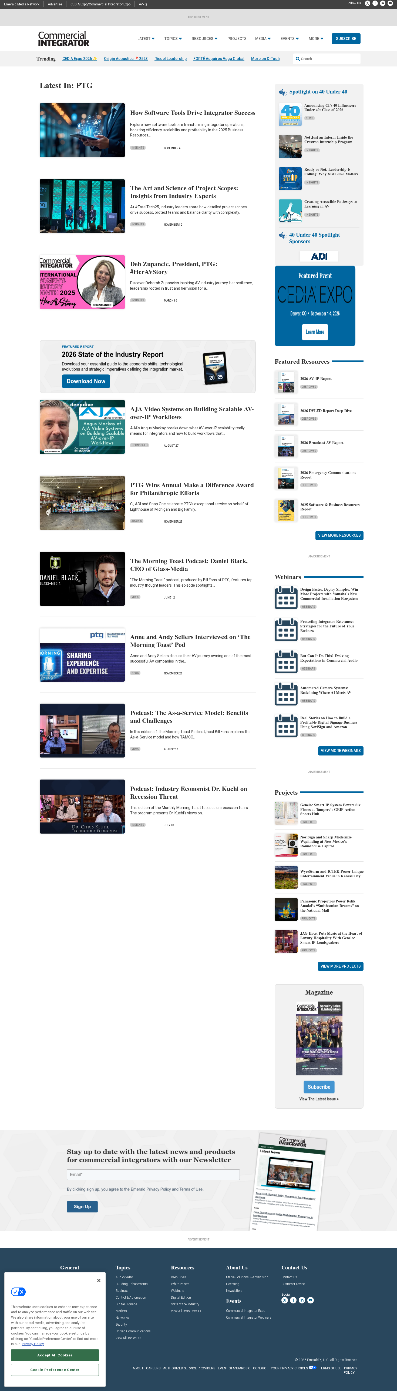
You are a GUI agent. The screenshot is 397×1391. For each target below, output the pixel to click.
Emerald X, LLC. (318, 1360)
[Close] (99, 1280)
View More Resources (339, 535)
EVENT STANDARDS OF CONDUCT (243, 1368)
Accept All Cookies (55, 1355)
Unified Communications (133, 1331)
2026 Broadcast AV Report (322, 442)
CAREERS (153, 1368)
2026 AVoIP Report (316, 378)
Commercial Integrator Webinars (248, 1317)
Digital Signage (126, 1304)
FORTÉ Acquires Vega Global (218, 58)
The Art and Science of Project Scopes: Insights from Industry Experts (184, 191)
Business (122, 1291)
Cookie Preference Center (55, 1370)
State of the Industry (185, 1304)
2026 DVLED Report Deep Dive (326, 410)
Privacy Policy (33, 1344)
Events (288, 39)
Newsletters (234, 1291)
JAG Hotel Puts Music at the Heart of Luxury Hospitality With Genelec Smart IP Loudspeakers (331, 937)
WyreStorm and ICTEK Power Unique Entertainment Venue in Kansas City (332, 873)
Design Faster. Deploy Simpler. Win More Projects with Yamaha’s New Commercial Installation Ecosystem (329, 593)
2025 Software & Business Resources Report (329, 507)
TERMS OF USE (330, 1368)
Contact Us (289, 1277)
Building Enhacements (132, 1284)
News (135, 672)
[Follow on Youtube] (390, 3)
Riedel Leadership (170, 58)
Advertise (55, 4)
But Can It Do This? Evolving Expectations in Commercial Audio (329, 658)
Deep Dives (309, 386)
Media (261, 39)
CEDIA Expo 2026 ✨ (79, 58)
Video (135, 597)
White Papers (180, 1284)
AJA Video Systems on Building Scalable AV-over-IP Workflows (192, 412)
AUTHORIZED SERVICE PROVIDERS (189, 1368)
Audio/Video (124, 1277)
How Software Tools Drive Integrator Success (192, 112)
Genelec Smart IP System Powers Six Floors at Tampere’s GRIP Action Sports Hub (330, 809)
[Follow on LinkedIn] (382, 3)
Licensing (233, 1284)
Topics (171, 39)
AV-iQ (143, 4)
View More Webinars (341, 750)
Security (121, 1324)
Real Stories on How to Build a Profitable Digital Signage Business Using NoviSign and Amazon (328, 722)
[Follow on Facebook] (375, 3)
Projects (237, 39)
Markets (121, 1311)
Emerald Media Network (21, 4)
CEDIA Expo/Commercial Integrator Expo (100, 4)
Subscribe (346, 38)
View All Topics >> (128, 1338)
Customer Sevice (293, 1284)
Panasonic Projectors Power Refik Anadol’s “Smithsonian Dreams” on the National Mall (329, 905)
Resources (202, 39)
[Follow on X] (367, 3)
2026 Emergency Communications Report (328, 475)
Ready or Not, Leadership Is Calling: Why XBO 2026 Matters (331, 171)
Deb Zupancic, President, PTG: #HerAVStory (173, 267)
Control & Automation (131, 1297)
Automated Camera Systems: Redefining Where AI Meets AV (325, 690)
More (314, 39)
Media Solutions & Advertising (247, 1277)
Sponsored (139, 445)
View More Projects (341, 966)
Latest (143, 39)
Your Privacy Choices (289, 1368)
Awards (137, 521)
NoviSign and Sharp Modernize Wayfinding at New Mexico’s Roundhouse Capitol (326, 841)
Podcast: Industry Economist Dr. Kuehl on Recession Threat (188, 792)
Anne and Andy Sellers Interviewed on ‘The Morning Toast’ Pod (190, 640)
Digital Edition (181, 1297)
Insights (138, 147)
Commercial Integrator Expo (245, 1311)
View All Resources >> (186, 1311)
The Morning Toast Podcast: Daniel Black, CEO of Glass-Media (189, 564)
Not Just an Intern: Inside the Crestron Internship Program (328, 139)
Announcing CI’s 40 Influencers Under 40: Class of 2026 (330, 107)
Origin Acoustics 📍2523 (126, 58)
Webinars (308, 606)
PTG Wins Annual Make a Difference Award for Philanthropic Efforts (192, 488)
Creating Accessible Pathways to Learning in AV (330, 204)
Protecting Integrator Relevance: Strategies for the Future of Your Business (327, 625)
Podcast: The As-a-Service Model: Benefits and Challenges (189, 716)
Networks (122, 1318)
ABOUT (138, 1368)
